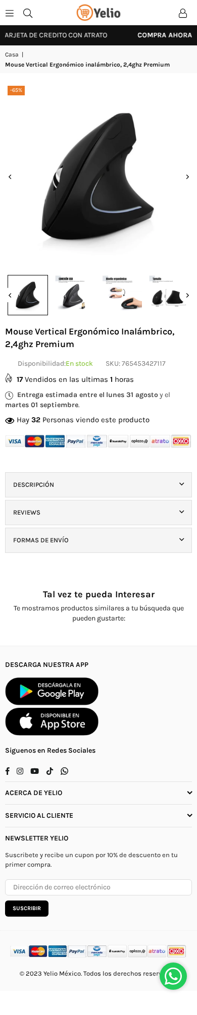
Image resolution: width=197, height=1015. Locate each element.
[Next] (186, 176)
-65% (16, 90)
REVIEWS (26, 512)
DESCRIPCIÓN (33, 484)
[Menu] (10, 12)
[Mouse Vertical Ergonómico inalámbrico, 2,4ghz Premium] (27, 295)
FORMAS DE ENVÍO (41, 540)
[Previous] (10, 176)
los (107, 973)
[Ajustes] (183, 13)
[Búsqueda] (28, 12)
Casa (12, 54)
